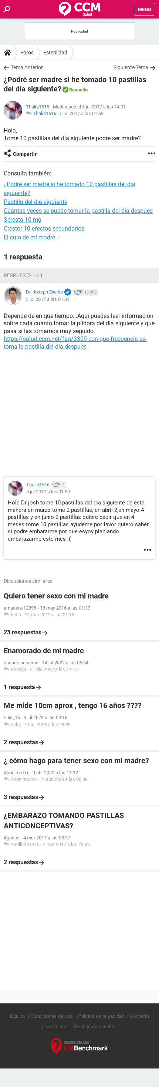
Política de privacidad (101, 1016)
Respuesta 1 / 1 (23, 275)
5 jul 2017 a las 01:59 (82, 113)
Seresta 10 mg (22, 219)
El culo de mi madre (29, 237)
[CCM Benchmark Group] (80, 1047)
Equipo (17, 1016)
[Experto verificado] (67, 292)
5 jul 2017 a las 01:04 (48, 299)
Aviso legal (56, 1026)
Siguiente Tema (131, 67)
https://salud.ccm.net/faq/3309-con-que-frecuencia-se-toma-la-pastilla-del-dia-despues (75, 342)
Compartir (25, 154)
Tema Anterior (27, 67)
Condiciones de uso (51, 1016)
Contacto (139, 1016)
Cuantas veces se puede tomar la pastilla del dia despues (78, 210)
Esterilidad (55, 53)
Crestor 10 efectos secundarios (44, 228)
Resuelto (78, 90)
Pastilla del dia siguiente (35, 201)
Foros (27, 53)
